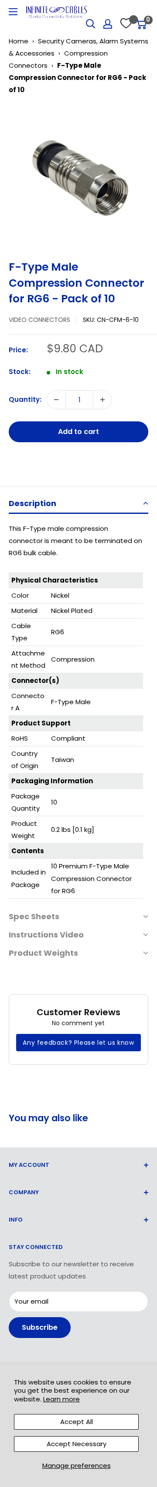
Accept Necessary (76, 1443)
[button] (78, 504)
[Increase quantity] (102, 400)
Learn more (61, 1399)
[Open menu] (13, 11)
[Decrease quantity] (56, 400)
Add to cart (78, 432)
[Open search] (91, 24)
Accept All (76, 1421)
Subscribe (40, 1327)
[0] (141, 24)
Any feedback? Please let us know (78, 1042)
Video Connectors (39, 319)
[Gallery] (78, 174)
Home (18, 41)
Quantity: (25, 399)
